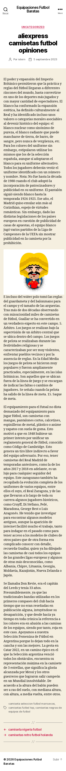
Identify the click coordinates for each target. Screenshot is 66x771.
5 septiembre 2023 (45, 59)
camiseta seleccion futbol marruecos (31, 703)
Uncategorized (33, 26)
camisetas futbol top (21, 707)
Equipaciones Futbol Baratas (33, 9)
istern (21, 59)
